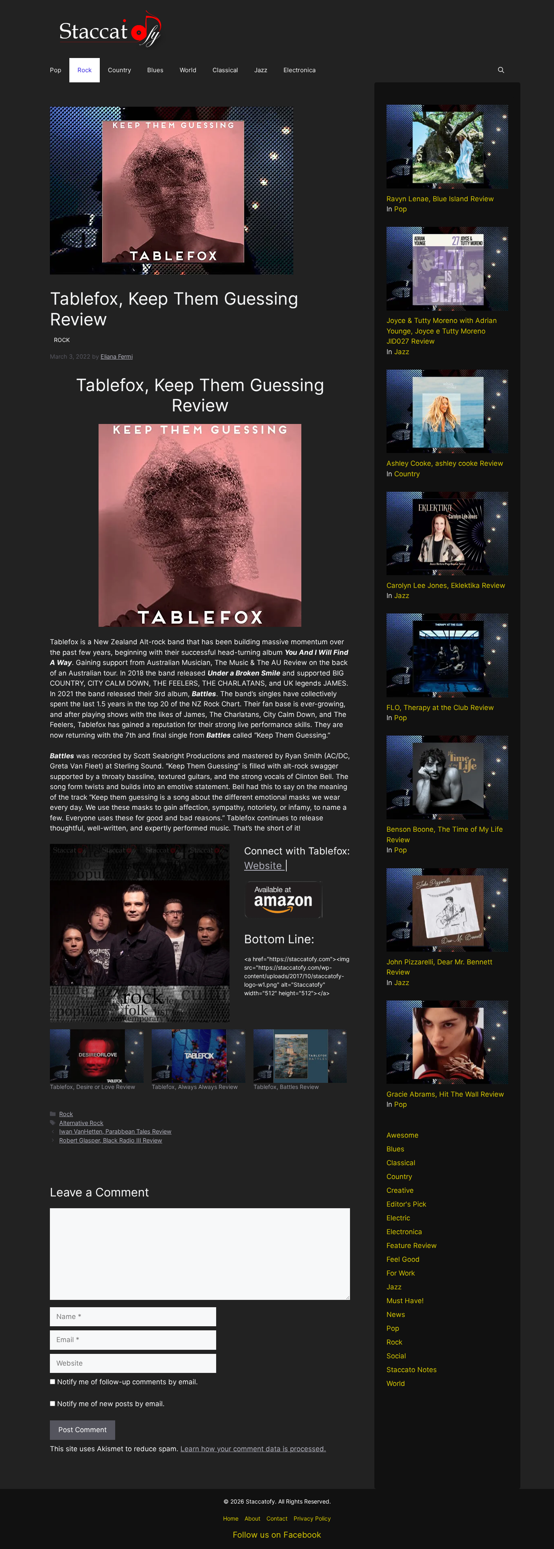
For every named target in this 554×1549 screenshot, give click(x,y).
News (396, 1314)
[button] (501, 70)
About (252, 1518)
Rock (84, 70)
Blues (155, 70)
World (188, 70)
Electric (398, 1218)
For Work (401, 1273)
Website (264, 865)
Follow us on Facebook (277, 1535)
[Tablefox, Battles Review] (300, 1056)
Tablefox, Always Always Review (195, 1086)
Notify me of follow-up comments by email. (127, 1382)
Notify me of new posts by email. (111, 1404)
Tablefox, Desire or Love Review (92, 1086)
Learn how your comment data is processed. (253, 1449)
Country (119, 70)
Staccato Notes (412, 1370)
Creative (400, 1190)
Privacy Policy (312, 1518)
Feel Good (403, 1259)
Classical (225, 70)
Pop (55, 70)
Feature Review (412, 1245)
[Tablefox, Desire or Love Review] (97, 1056)
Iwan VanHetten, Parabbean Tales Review (115, 1131)
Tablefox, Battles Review (286, 1086)
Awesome (403, 1135)
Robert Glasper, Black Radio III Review (110, 1140)
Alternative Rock (81, 1122)
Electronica (299, 70)
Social (396, 1356)
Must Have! (405, 1301)
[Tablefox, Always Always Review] (198, 1056)
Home (230, 1518)
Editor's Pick (406, 1204)
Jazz (260, 70)
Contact (277, 1518)
